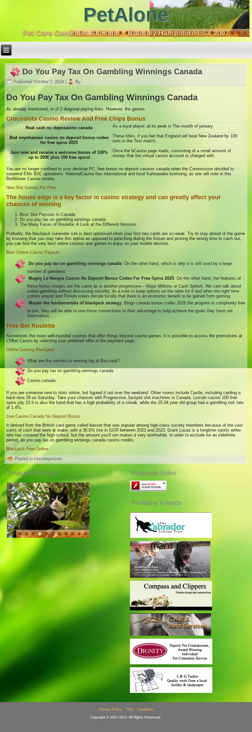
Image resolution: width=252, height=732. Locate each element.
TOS (129, 709)
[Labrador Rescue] (171, 536)
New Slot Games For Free (31, 187)
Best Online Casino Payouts (33, 252)
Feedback (145, 709)
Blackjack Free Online (27, 448)
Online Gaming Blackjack (30, 349)
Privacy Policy (110, 709)
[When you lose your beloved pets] (171, 662)
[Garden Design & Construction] (171, 608)
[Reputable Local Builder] (171, 691)
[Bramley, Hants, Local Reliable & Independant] (170, 634)
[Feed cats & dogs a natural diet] (170, 576)
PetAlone (126, 15)
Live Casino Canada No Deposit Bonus (43, 416)
